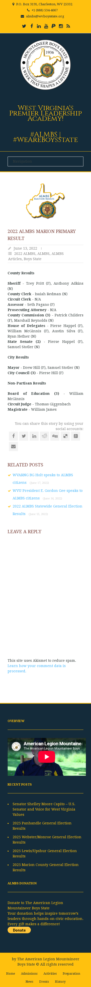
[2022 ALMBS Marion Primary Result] (45, 201)
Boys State (32, 259)
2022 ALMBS (24, 254)
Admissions (29, 973)
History (60, 981)
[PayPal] (54, 26)
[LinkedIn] (39, 26)
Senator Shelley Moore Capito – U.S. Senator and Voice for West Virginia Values (44, 809)
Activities (50, 973)
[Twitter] (24, 26)
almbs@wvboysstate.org (45, 16)
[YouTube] (46, 26)
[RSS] (68, 26)
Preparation (71, 973)
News (29, 981)
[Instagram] (61, 26)
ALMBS (43, 254)
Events (44, 981)
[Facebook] (32, 26)
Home (10, 973)
